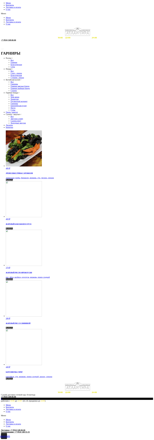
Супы (13, 110)
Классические (16, 65)
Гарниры (14, 84)
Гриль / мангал (12, 112)
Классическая (16, 75)
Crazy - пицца (16, 73)
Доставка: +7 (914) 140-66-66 (13, 430)
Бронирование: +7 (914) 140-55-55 (15, 432)
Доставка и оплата (13, 7)
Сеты (13, 67)
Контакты (10, 5)
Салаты (14, 91)
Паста (13, 108)
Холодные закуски (18, 123)
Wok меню (15, 97)
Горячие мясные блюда (20, 86)
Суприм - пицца (17, 78)
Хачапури (15, 99)
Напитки (9, 127)
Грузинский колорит (19, 101)
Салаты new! (16, 121)
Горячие (14, 62)
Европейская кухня (18, 106)
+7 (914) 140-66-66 (8, 40)
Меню (8, 3)
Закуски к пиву (17, 119)
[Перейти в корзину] (77, 46)
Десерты (9, 125)
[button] (77, 13)
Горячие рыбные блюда (20, 88)
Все (12, 60)
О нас (8, 9)
